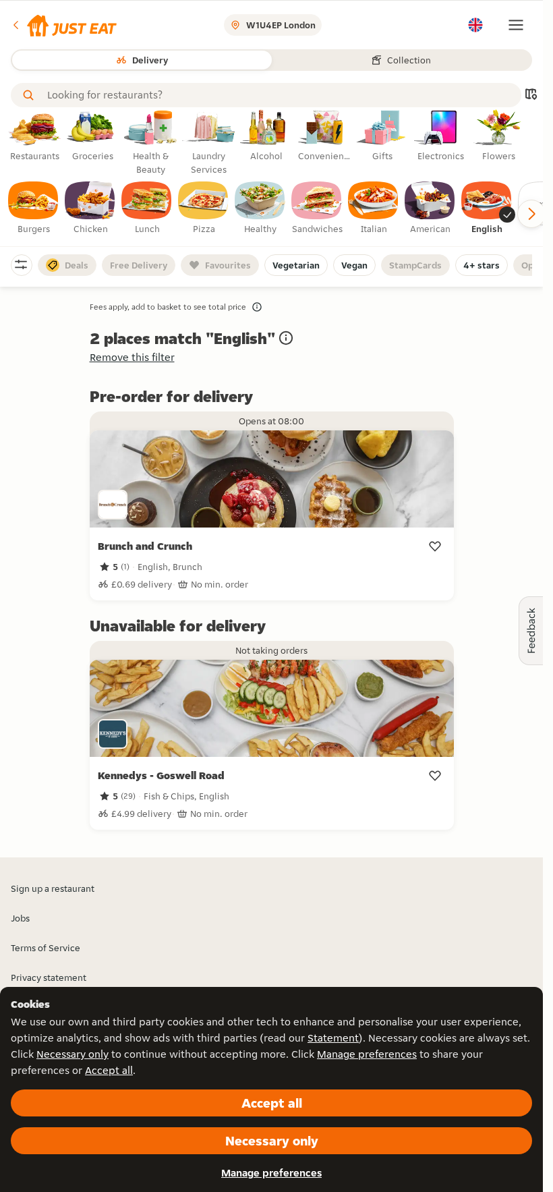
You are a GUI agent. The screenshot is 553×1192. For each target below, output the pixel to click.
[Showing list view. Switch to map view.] (531, 95)
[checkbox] (33, 208)
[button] (64, 25)
